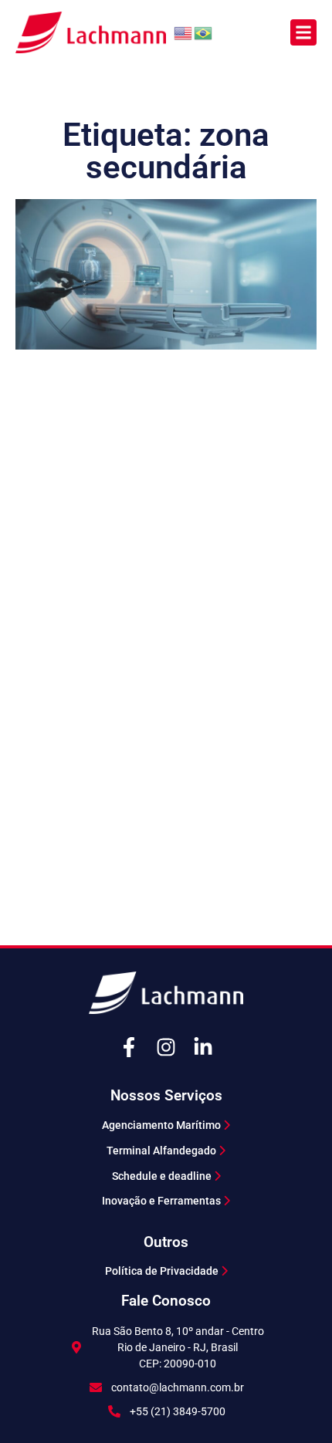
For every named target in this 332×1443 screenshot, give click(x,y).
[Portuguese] (204, 31)
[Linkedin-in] (203, 1047)
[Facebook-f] (129, 1047)
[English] (184, 31)
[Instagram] (166, 1047)
